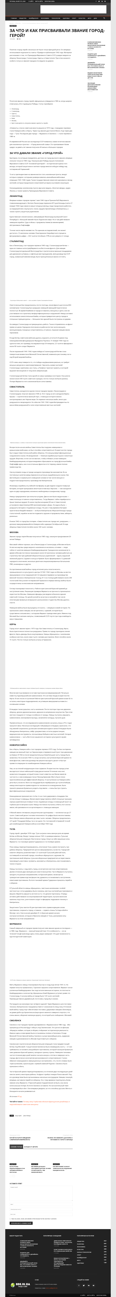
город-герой (18, 1115)
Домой (11, 23)
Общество (22, 18)
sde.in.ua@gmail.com (51, 1288)
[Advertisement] (73, 9)
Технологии (56, 18)
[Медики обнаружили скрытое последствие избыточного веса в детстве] (81, 75)
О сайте (31, 1)
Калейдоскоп (33, 18)
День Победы (27, 1115)
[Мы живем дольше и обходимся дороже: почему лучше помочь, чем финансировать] (41, 1158)
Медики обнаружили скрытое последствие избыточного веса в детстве (95, 75)
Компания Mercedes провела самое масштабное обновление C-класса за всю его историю (96, 45)
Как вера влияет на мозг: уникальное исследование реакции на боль (62, 1168)
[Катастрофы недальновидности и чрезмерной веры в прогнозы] (19, 1158)
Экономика (45, 18)
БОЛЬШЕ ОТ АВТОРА (31, 1147)
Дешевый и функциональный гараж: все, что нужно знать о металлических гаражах (96, 65)
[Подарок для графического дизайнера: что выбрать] (81, 56)
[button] (104, 18)
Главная (14, 18)
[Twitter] (99, 1)
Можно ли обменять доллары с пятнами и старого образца (60, 1139)
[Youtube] (105, 1)
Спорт (74, 18)
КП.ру (19, 1096)
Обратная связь (50, 1)
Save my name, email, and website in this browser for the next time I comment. (34, 1218)
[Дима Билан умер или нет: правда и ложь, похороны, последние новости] (47, 1243)
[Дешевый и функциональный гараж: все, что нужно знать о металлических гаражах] (81, 65)
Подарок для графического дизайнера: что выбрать (97, 55)
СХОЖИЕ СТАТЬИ (16, 1147)
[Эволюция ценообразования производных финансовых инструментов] (81, 85)
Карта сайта (39, 1)
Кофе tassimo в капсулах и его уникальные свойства (63, 1250)
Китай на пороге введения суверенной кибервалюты (20, 1139)
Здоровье (66, 18)
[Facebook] (96, 1)
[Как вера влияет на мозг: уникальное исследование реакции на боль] (63, 1158)
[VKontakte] (102, 1)
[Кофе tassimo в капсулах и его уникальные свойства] (47, 1252)
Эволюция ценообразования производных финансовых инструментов (94, 86)
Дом (95, 18)
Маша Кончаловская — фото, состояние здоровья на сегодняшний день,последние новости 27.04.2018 (63, 1262)
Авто (89, 18)
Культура (82, 18)
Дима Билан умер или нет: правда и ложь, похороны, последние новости (63, 1242)
